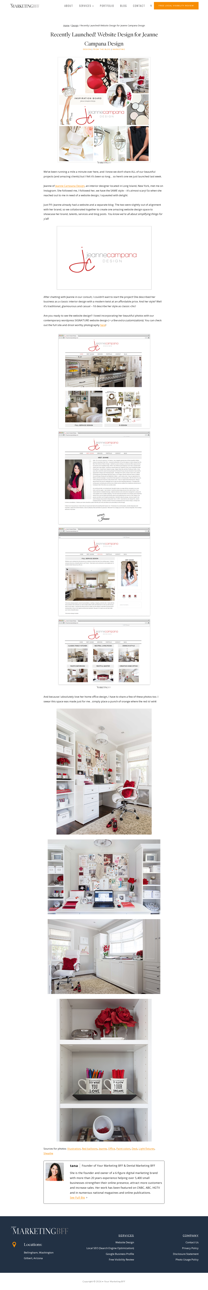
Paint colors (123, 1148)
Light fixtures (147, 1148)
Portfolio (107, 6)
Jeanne (103, 1148)
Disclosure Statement (186, 1254)
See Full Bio (77, 1197)
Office (111, 1148)
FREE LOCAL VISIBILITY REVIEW (176, 6)
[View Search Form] (151, 5)
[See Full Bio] (87, 1197)
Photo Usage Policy (187, 1259)
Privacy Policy (190, 1248)
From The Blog (102, 49)
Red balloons (90, 1148)
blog (123, 6)
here (103, 325)
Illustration (74, 1148)
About (68, 6)
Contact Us (192, 1242)
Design (87, 49)
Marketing (119, 49)
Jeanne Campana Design (70, 186)
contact (139, 6)
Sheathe (48, 1153)
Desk (134, 1148)
